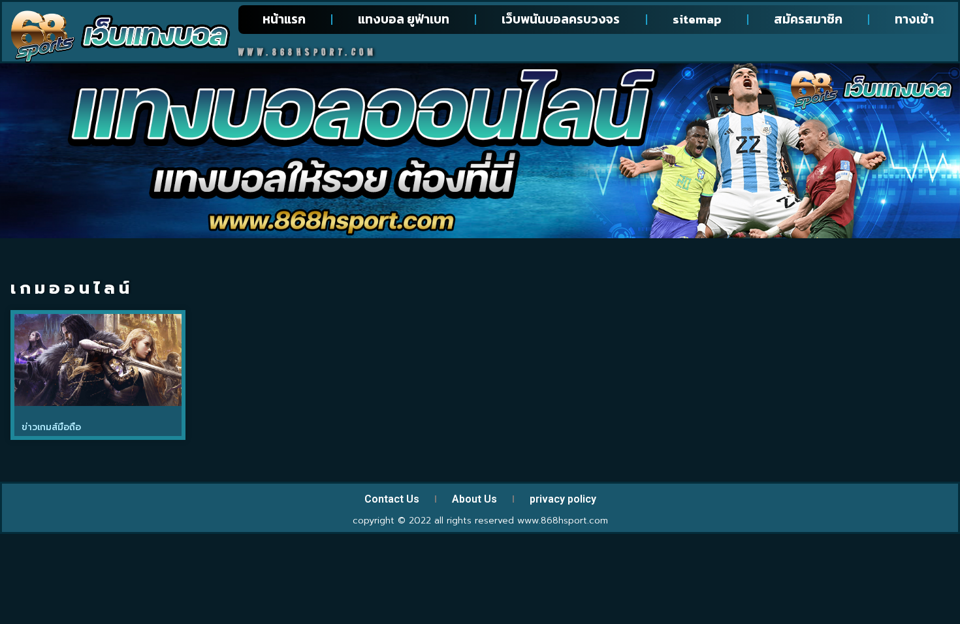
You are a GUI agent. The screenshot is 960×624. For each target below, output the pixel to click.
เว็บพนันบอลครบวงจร (561, 19)
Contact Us (391, 499)
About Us (474, 499)
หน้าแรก (284, 19)
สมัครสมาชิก (808, 19)
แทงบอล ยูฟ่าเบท (403, 19)
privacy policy (563, 499)
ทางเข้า (914, 19)
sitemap (697, 19)
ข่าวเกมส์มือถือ (51, 427)
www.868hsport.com (562, 520)
